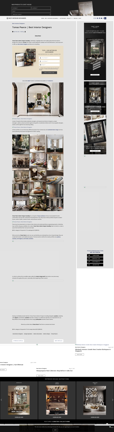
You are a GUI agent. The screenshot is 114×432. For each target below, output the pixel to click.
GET (32, 226)
